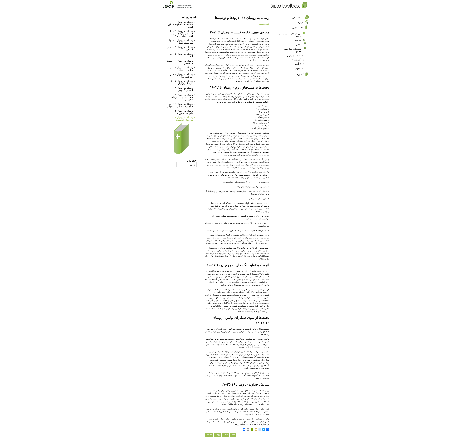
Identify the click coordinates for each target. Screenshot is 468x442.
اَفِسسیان (296, 59)
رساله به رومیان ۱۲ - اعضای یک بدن (182, 88)
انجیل (298, 44)
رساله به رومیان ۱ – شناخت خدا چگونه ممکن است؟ (180, 24)
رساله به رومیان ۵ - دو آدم (181, 55)
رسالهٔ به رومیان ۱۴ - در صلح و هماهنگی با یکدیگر (180, 105)
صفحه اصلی (297, 17)
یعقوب (298, 68)
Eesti (233, 435)
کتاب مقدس (297, 27)
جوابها (300, 22)
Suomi (225, 435)
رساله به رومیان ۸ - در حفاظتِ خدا (181, 75)
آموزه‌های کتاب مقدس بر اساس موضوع (289, 35)
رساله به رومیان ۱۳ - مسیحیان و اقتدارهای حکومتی (182, 97)
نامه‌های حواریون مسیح (292, 49)
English (209, 435)
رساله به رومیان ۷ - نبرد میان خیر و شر (180, 68)
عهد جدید (298, 40)
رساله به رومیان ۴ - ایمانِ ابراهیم (180, 48)
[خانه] (289, 5)
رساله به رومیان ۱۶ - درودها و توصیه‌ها (182, 118)
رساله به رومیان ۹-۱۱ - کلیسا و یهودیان (181, 82)
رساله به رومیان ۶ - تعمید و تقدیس (180, 61)
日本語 (217, 435)
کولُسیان (297, 64)
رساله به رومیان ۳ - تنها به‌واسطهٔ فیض (181, 41)
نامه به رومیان (263, 24)
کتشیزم (300, 74)
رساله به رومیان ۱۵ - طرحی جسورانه (182, 111)
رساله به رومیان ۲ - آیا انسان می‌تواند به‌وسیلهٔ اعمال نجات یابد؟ (181, 33)
